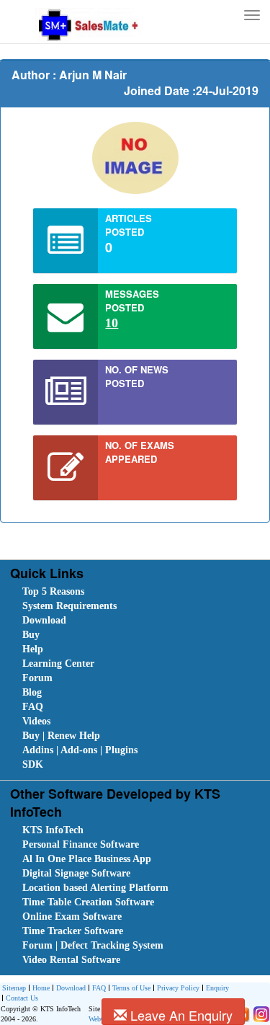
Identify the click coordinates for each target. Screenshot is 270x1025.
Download (44, 620)
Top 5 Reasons (53, 591)
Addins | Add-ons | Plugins (80, 750)
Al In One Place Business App (86, 858)
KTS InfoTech (53, 830)
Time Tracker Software (72, 931)
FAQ (32, 706)
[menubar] (137, 678)
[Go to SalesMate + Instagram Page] (259, 1013)
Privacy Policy (178, 988)
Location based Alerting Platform (95, 887)
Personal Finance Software (80, 844)
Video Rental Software (71, 959)
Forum (37, 678)
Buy (31, 634)
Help (32, 649)
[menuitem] (103, 592)
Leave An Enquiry (180, 1015)
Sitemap (14, 988)
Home (41, 988)
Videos (36, 721)
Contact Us (22, 998)
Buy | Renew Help (61, 735)
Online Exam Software (72, 916)
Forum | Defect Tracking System (92, 945)
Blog (32, 692)
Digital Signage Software (76, 873)
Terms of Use (131, 988)
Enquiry (217, 988)
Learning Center (58, 663)
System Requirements (69, 605)
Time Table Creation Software (88, 902)
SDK (32, 764)
